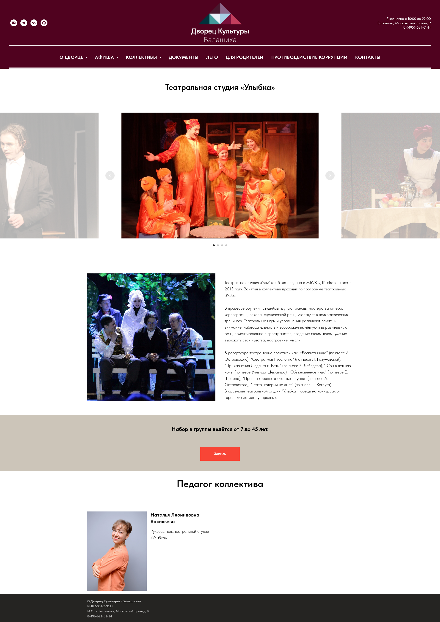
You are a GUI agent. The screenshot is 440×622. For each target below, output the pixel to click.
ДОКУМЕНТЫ (184, 57)
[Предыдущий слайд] (110, 175)
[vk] (33, 22)
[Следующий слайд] (330, 175)
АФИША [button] (105, 57)
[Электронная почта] (13, 22)
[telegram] (23, 22)
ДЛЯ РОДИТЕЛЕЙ (245, 57)
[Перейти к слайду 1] (214, 245)
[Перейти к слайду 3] (222, 245)
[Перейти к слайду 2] (218, 245)
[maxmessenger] (44, 22)
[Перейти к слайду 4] (226, 245)
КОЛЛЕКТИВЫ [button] (142, 57)
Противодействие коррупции (309, 57)
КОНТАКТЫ (367, 57)
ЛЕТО (212, 57)
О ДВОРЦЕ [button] (72, 57)
